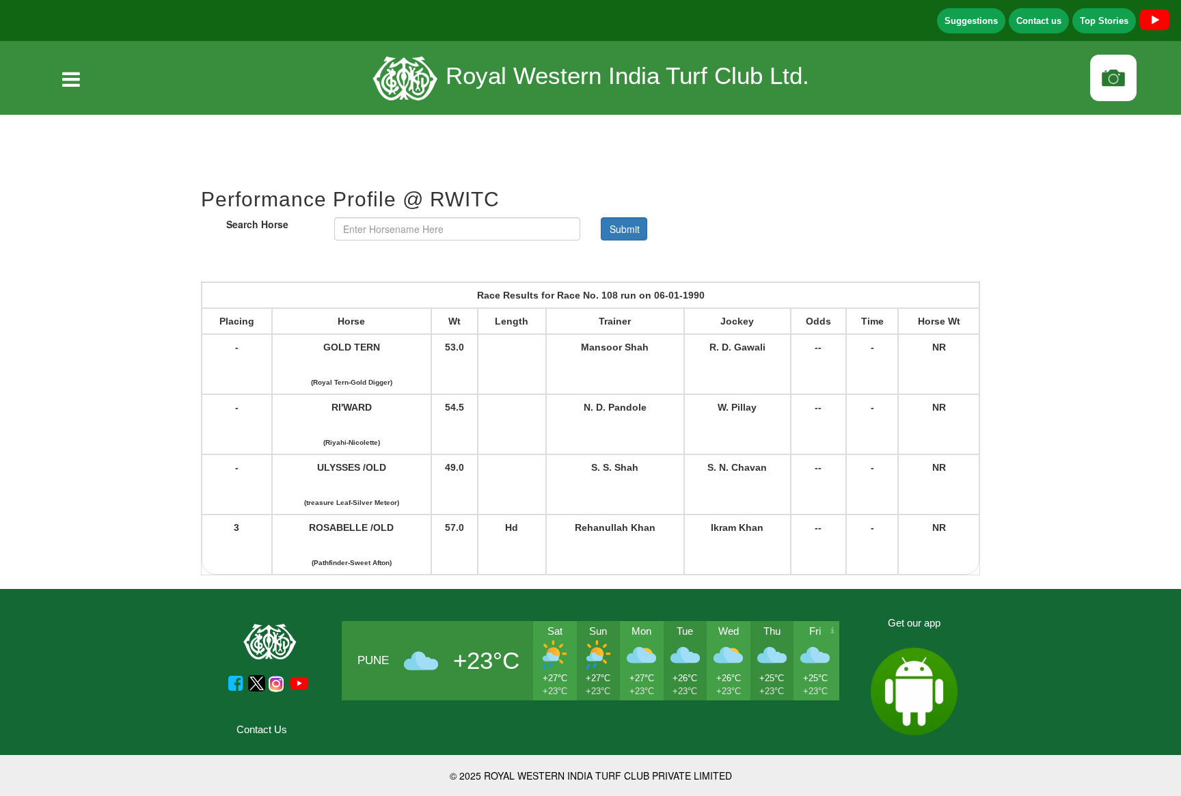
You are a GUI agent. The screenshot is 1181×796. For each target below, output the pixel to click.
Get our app (914, 623)
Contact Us (261, 729)
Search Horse (257, 224)
